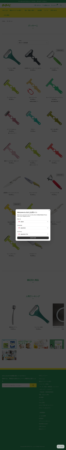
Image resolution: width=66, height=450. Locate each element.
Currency (19, 231)
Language (19, 225)
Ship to (19, 219)
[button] (33, 221)
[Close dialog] (49, 210)
